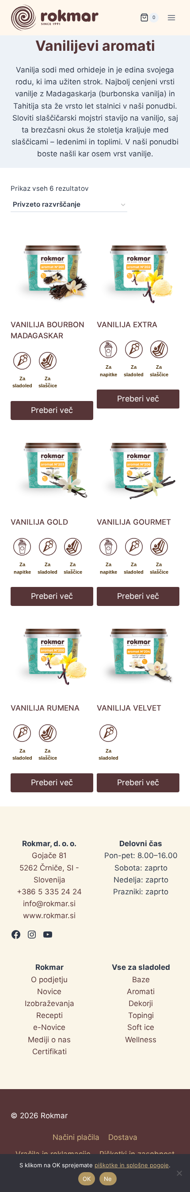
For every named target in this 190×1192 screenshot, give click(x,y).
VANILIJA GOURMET (134, 522)
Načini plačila (76, 1137)
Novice (49, 991)
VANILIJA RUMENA (45, 708)
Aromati (141, 991)
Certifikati (49, 1051)
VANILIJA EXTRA (127, 324)
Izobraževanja (49, 1003)
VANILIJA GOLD (39, 522)
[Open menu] (171, 17)
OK (87, 1178)
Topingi (141, 1015)
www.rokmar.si (49, 915)
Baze (141, 979)
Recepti (49, 1015)
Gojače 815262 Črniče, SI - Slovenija (49, 867)
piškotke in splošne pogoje (132, 1165)
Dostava (122, 1137)
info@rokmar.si (49, 903)
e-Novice (49, 1027)
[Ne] (179, 1173)
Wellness (140, 1039)
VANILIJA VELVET (129, 708)
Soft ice (140, 1027)
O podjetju (49, 979)
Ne (108, 1178)
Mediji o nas (49, 1039)
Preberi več (52, 410)
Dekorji (141, 1003)
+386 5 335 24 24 (49, 891)
